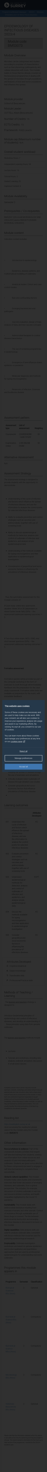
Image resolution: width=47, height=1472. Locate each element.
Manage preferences (23, 758)
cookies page (16, 741)
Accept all (23, 767)
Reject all (23, 751)
